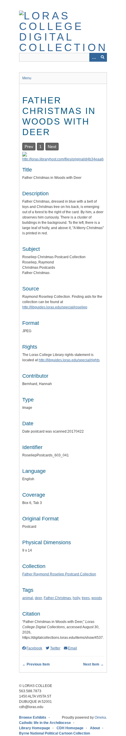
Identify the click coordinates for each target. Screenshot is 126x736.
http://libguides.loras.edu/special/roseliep (54, 307)
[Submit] (102, 57)
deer (38, 598)
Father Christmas (57, 598)
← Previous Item (36, 664)
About (95, 728)
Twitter (55, 648)
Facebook (34, 648)
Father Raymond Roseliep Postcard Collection (59, 574)
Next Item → (93, 664)
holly (76, 598)
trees (86, 598)
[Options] (93, 57)
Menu (26, 78)
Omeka (100, 717)
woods (96, 598)
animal (27, 598)
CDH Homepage (70, 728)
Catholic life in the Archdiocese (45, 723)
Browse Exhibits (32, 717)
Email (72, 648)
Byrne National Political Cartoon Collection (54, 733)
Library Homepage (34, 728)
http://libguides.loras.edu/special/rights (69, 360)
